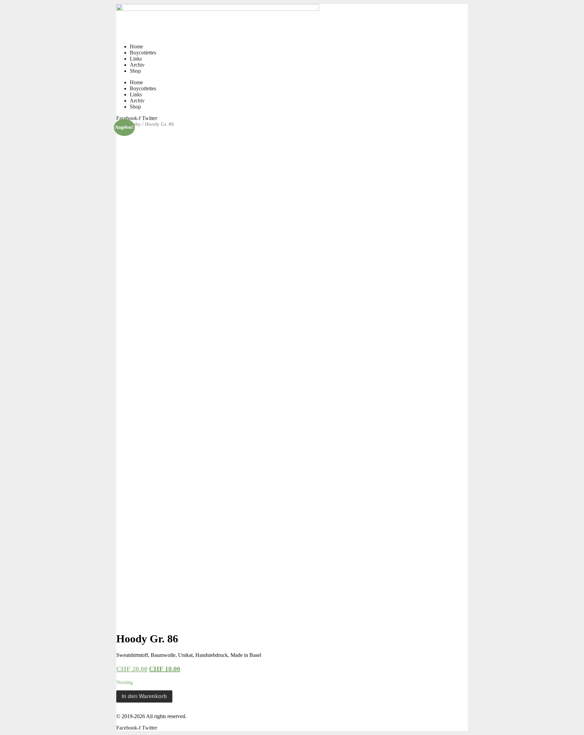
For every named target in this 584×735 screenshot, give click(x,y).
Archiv (137, 65)
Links (136, 59)
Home (136, 46)
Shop (135, 71)
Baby (135, 124)
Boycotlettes (143, 52)
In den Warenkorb (144, 696)
